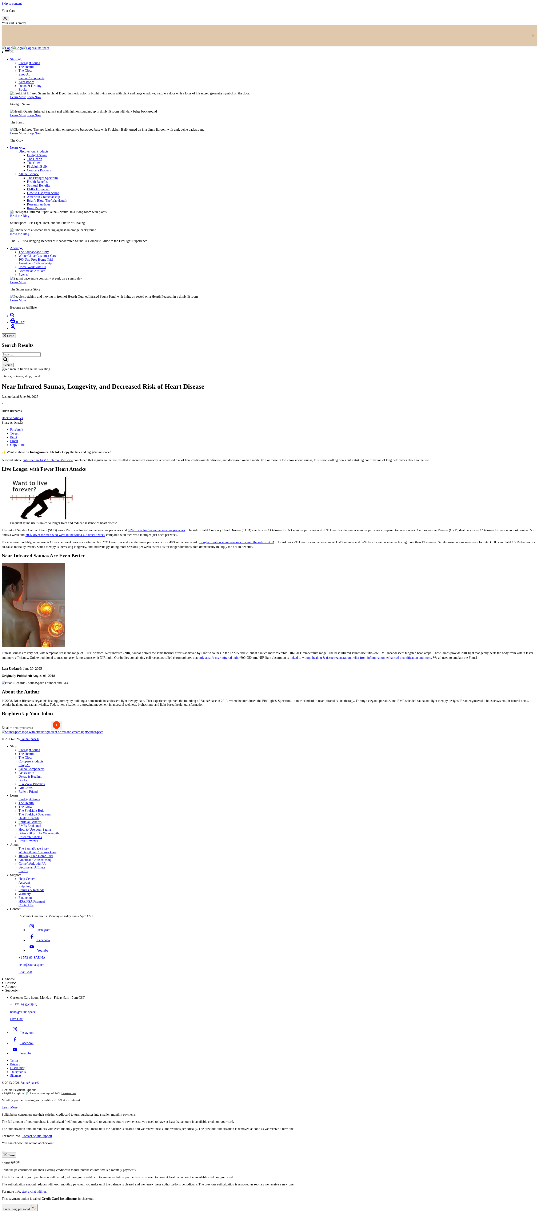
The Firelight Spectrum (42, 178)
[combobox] (21, 354)
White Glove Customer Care (37, 852)
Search (7, 365)
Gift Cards (25, 788)
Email (14, 441)
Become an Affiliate (32, 867)
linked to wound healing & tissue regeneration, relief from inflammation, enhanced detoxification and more (360, 657)
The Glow (34, 162)
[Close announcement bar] (533, 35)
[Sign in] (12, 328)
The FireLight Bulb (31, 810)
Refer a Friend (28, 791)
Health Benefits (37, 181)
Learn (14, 147)
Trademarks (18, 1072)
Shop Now (34, 97)
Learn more (68, 1093)
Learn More (18, 97)
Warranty (25, 894)
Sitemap (15, 1075)
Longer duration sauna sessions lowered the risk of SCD (236, 542)
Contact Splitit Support (37, 1136)
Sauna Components (31, 78)
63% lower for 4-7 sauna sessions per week (156, 530)
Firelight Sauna (37, 155)
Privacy (15, 1064)
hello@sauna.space (31, 964)
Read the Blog (19, 215)
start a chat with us (34, 1191)
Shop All (24, 74)
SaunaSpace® (29, 739)
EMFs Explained (38, 189)
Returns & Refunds (31, 890)
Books (23, 89)
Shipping (25, 886)
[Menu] (269, 52)
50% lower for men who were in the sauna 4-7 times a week (65, 535)
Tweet (14, 433)
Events (23, 871)
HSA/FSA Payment (32, 901)
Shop (13, 59)
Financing (25, 897)
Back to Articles (12, 418)
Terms (14, 1060)
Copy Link (17, 445)
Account (24, 882)
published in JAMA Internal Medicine (48, 460)
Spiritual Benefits (38, 185)
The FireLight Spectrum (35, 814)
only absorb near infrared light (219, 657)
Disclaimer (17, 1068)
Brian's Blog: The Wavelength (47, 200)
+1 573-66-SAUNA (32, 957)
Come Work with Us (32, 863)
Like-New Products (32, 784)
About (14, 248)
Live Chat (25, 972)
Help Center (27, 878)
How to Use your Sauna (43, 193)
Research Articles (38, 204)
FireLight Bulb (37, 166)
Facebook (16, 429)
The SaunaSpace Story (34, 848)
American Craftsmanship (43, 197)
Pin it (13, 437)
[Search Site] (12, 316)
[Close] (5, 18)
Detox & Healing (30, 85)
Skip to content (12, 3)
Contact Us (26, 905)
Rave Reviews (36, 208)
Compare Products (39, 170)
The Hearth (34, 159)
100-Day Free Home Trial (36, 856)
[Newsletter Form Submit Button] (56, 725)
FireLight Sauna (29, 750)
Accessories (26, 82)
